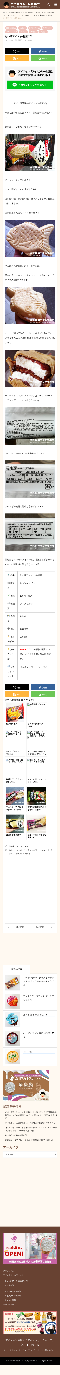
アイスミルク (47, 28)
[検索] (48, 4)
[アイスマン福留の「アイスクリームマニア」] (22, 5)
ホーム (6, 1350)
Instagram (33, 1345)
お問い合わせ (8, 1304)
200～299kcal (11, 28)
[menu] (55, 4)
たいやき (19, 850)
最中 (22, 854)
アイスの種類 (10, 1300)
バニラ (49, 850)
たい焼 (26, 850)
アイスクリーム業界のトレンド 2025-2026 (23, 1123)
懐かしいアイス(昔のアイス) (16, 1281)
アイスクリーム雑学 (13, 1296)
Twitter (22, 1345)
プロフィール (8, 1271)
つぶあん (42, 850)
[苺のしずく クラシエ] (17, 927)
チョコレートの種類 (13, 1291)
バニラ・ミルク (11, 32)
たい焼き (34, 850)
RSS (38, 1345)
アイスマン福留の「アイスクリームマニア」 (30, 1340)
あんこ (11, 850)
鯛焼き (27, 854)
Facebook (27, 1345)
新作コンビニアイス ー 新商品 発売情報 (21, 1140)
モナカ (23, 32)
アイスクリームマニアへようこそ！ (26, 1350)
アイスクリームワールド (13, 1275)
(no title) (8, 1135)
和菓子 (43, 32)
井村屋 (33, 32)
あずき (22, 28)
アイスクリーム (34, 28)
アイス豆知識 (8, 1285)
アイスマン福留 (21, 846)
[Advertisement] (30, 889)
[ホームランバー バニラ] (42, 927)
